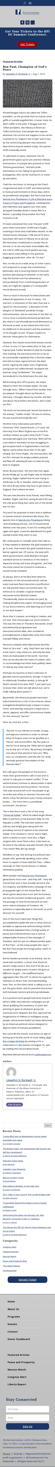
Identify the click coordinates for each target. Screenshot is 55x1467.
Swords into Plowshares (30, 520)
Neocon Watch (9, 1256)
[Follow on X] (27, 22)
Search (48, 1125)
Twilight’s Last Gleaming (14, 1169)
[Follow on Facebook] (22, 22)
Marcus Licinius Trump (13, 1177)
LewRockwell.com (42, 1054)
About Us (13, 1309)
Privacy (6, 1453)
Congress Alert (9, 1247)
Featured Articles (13, 61)
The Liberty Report (11, 1266)
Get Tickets (27, 44)
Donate (12, 1324)
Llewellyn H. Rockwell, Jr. (18, 73)
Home (11, 1301)
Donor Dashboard (19, 1339)
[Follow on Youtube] (33, 22)
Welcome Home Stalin (13, 1160)
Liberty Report (17, 1384)
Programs (14, 1316)
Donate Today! (27, 1279)
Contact (13, 1331)
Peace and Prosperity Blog (15, 1261)
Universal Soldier (12, 815)
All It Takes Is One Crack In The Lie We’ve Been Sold (26, 1194)
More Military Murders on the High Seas (21, 1186)
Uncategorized (9, 1270)
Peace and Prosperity (21, 1362)
